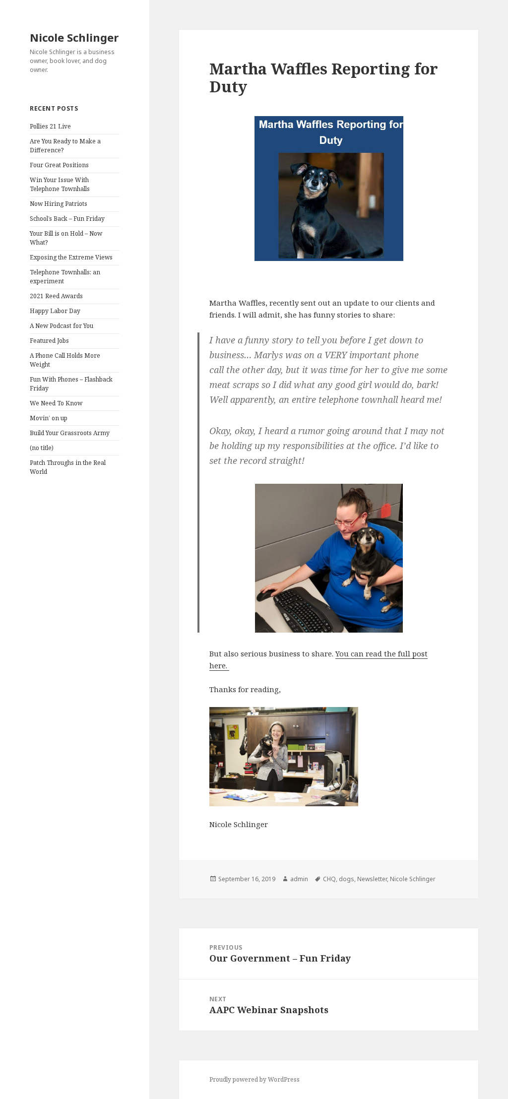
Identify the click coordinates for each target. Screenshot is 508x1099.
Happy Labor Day (55, 311)
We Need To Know (56, 403)
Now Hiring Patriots (58, 203)
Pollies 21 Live (50, 126)
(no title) (42, 448)
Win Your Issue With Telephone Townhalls (60, 184)
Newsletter (372, 879)
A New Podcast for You (61, 326)
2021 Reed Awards (56, 296)
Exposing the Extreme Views (71, 257)
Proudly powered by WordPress (254, 1079)
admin (299, 879)
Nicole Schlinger (74, 37)
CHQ (329, 879)
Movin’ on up (48, 418)
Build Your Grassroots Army (70, 433)
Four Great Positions (59, 165)
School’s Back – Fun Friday (67, 218)
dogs (346, 879)
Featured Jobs (49, 340)
